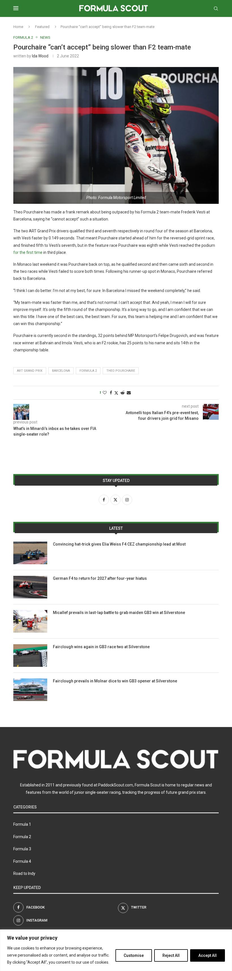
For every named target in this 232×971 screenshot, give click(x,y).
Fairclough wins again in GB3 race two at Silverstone (101, 647)
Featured (42, 27)
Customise (134, 955)
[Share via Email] (129, 392)
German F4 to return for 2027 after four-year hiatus (100, 578)
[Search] (216, 8)
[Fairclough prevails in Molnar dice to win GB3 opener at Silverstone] (30, 689)
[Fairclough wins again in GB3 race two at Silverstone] (30, 655)
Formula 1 (22, 824)
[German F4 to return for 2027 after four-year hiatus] (30, 587)
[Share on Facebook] (111, 392)
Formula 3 (22, 849)
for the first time (27, 252)
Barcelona (61, 371)
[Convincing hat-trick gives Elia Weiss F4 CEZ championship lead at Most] (30, 553)
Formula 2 (88, 371)
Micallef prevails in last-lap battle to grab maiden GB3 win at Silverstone (119, 612)
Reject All (171, 955)
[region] (116, 950)
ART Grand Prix (29, 371)
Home (18, 27)
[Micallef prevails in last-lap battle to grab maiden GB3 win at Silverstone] (30, 621)
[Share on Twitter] (116, 392)
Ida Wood (40, 56)
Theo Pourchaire (120, 371)
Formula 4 (22, 861)
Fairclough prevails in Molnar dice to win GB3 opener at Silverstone (115, 681)
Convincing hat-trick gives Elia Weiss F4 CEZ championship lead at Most (119, 544)
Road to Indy (24, 873)
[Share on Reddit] (122, 392)
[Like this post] (105, 392)
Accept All (207, 955)
